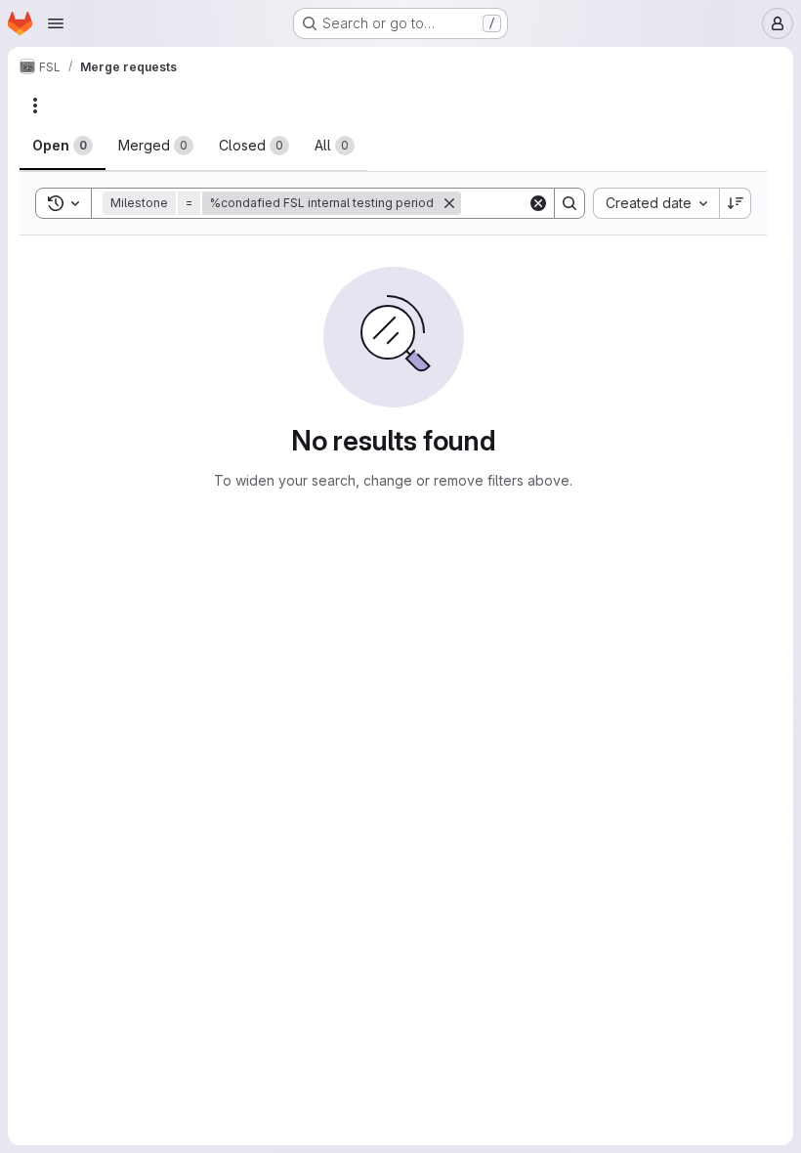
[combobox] (656, 203)
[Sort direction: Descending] (735, 203)
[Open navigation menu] (55, 23)
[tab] (62, 145)
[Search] (569, 203)
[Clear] (538, 203)
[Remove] (449, 203)
